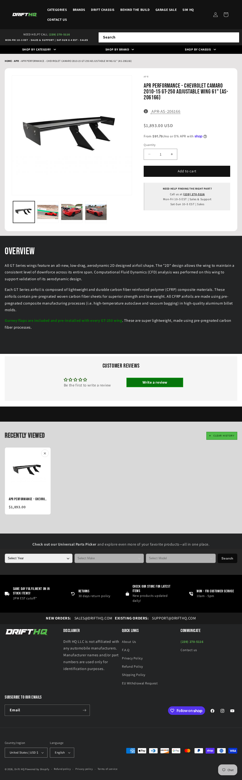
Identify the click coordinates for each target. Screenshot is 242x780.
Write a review (155, 382)
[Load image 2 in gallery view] (48, 212)
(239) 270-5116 (59, 34)
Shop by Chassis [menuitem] (198, 49)
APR (17, 61)
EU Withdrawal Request (140, 683)
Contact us (189, 650)
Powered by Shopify (37, 769)
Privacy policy (84, 769)
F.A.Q (126, 650)
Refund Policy (132, 666)
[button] (226, 14)
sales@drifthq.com (79, 618)
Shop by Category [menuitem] (36, 49)
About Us (129, 642)
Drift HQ (19, 769)
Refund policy (62, 769)
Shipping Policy (133, 675)
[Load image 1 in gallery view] (24, 212)
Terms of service (107, 769)
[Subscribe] (84, 710)
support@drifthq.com (155, 618)
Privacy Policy (132, 658)
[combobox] (168, 37)
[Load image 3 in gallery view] (72, 212)
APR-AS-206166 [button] (165, 111)
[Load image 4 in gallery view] (96, 212)
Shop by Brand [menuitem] (117, 49)
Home (8, 61)
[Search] (234, 37)
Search (227, 558)
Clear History (223, 436)
